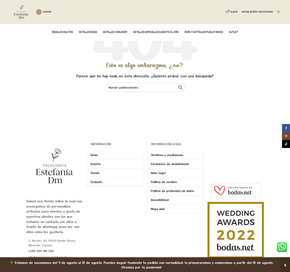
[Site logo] (21, 11)
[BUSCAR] (180, 87)
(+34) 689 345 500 (41, 251)
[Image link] (54, 165)
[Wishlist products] (278, 12)
